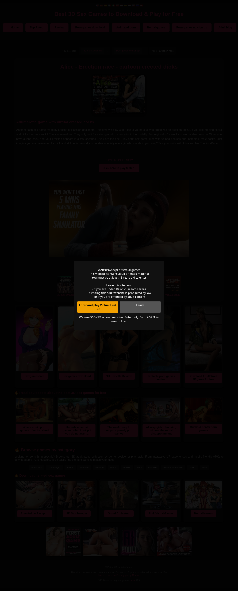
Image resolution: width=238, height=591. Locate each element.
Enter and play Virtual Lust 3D (97, 307)
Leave (140, 305)
